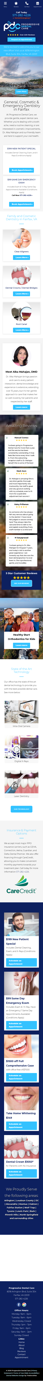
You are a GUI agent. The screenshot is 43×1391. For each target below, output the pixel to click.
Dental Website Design (15, 1375)
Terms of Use (19, 1373)
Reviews (21, 1351)
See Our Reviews (21, 583)
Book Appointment (21, 170)
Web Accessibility (31, 1373)
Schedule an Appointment (15, 962)
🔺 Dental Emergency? (21, 18)
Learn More (21, 92)
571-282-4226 (21, 15)
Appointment (21, 1357)
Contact (22, 1354)
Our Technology (21, 809)
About (21, 1345)
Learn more (21, 407)
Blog (21, 1348)
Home (21, 1342)
